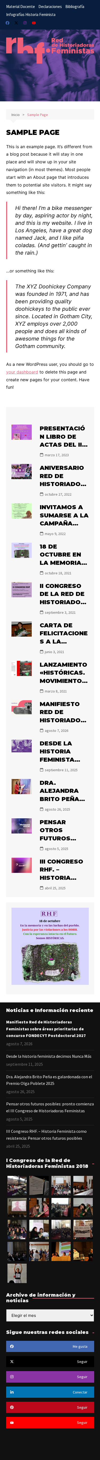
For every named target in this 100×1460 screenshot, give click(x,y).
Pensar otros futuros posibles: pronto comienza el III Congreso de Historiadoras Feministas (50, 1107)
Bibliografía (74, 6)
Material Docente (20, 6)
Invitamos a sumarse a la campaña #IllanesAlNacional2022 (64, 524)
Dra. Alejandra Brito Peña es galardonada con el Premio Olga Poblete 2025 (49, 1080)
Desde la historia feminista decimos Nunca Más (59, 760)
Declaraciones (50, 6)
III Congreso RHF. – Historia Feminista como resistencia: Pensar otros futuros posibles (46, 1135)
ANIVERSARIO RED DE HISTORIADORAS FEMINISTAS (62, 484)
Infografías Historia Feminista (30, 14)
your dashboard (22, 372)
